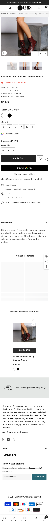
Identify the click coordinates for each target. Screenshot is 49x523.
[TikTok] (8, 439)
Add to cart (18, 158)
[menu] (2, 7)
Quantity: (6, 145)
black (18, 369)
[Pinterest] (3, 439)
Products (12, 14)
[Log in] (39, 8)
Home (3, 14)
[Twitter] (14, 439)
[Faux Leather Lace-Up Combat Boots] (24, 332)
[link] (12, 294)
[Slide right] (45, 388)
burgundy (14, 369)
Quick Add (24, 350)
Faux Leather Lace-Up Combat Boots (23, 358)
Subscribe (39, 476)
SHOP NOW (36, 2)
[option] (24, 36)
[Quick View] (33, 324)
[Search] (9, 7)
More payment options (24, 174)
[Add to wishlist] (40, 159)
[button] (40, 53)
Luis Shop (14, 87)
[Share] (45, 159)
